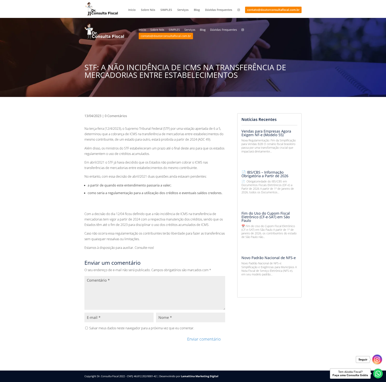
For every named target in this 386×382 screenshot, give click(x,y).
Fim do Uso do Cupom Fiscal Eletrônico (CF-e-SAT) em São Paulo (265, 217)
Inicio (132, 10)
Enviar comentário (204, 339)
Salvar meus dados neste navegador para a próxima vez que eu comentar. (141, 328)
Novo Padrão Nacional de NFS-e (268, 257)
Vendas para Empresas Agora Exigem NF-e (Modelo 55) (266, 133)
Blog (197, 10)
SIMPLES (166, 10)
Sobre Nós (148, 10)
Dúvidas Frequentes (218, 10)
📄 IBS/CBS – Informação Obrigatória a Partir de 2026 (264, 174)
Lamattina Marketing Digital (199, 376)
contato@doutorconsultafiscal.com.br (273, 10)
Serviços (183, 10)
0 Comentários (116, 116)
